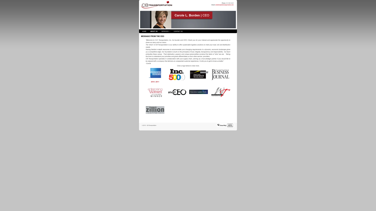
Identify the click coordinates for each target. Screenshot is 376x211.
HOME (144, 31)
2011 (157, 82)
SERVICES (164, 31)
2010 (153, 82)
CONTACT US (178, 31)
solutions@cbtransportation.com (224, 5)
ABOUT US (154, 31)
